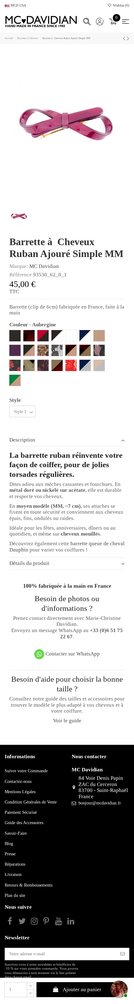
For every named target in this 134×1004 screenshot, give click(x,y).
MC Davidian (44, 266)
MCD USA (18, 5)
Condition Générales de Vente (31, 802)
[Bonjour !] (118, 988)
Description (22, 440)
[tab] (67, 440)
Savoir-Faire (16, 833)
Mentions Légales (20, 791)
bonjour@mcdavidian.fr (100, 803)
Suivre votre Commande (26, 771)
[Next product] (128, 38)
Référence (20, 275)
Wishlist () (120, 5)
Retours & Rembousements (28, 885)
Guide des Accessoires (24, 822)
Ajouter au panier (82, 989)
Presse (10, 854)
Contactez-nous (18, 781)
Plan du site (15, 895)
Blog (9, 843)
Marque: (18, 266)
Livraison (13, 874)
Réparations (15, 864)
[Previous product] (125, 38)
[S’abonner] (122, 954)
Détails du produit (29, 563)
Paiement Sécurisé (21, 812)
